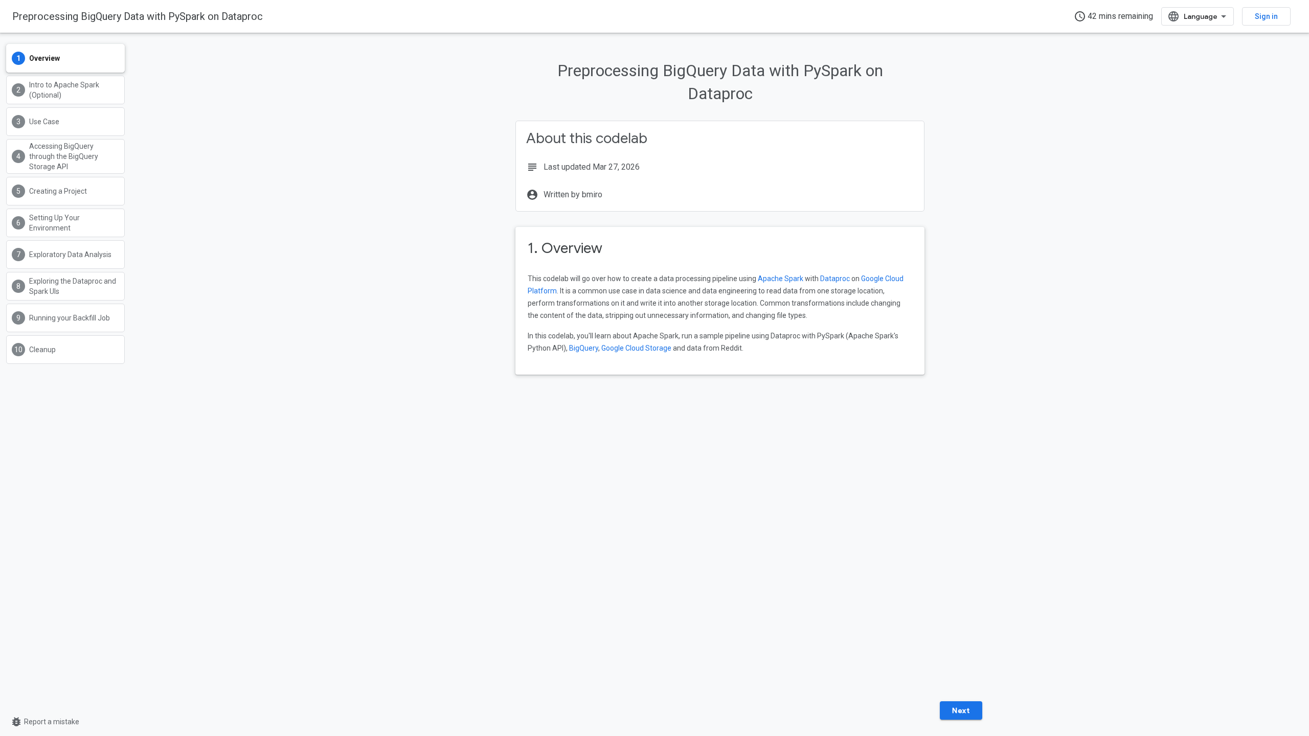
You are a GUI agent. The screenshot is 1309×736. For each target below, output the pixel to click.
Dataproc (835, 278)
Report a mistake (44, 722)
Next (960, 710)
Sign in (1266, 16)
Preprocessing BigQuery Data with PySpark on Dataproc (137, 16)
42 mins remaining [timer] (1113, 16)
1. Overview (565, 248)
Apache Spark (780, 278)
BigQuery (583, 348)
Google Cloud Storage (636, 348)
